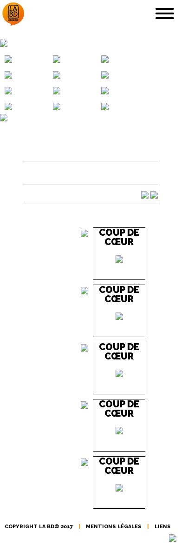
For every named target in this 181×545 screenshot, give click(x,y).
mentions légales (114, 527)
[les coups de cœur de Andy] (105, 58)
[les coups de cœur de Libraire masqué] (56, 90)
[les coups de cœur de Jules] (105, 74)
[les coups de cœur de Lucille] (8, 90)
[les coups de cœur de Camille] (8, 74)
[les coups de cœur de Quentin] (56, 58)
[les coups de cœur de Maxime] (8, 106)
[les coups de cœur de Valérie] (56, 106)
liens (163, 527)
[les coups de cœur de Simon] (8, 58)
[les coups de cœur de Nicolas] (56, 74)
